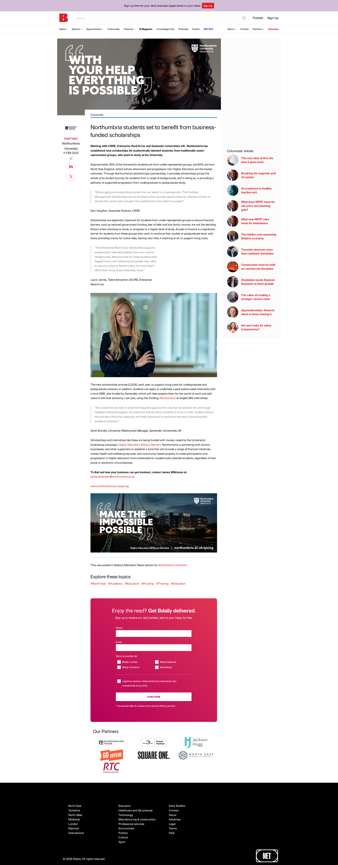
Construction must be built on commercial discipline (258, 266)
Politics (123, 833)
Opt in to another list (126, 656)
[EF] (111, 742)
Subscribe (153, 696)
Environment (126, 828)
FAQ (171, 833)
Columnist (96, 114)
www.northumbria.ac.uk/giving (109, 486)
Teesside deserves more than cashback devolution (257, 251)
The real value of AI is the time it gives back (257, 160)
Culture (123, 837)
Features (128, 28)
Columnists (114, 28)
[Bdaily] (63, 17)
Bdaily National (168, 661)
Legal (172, 824)
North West (75, 815)
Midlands (74, 819)
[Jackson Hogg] (195, 742)
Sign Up (208, 5)
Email (119, 641)
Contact (244, 28)
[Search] (244, 18)
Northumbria (168, 398)
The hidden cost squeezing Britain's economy (258, 236)
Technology (125, 815)
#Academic (115, 583)
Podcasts (183, 28)
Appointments (93, 28)
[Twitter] (71, 176)
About (230, 28)
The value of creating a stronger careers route (255, 297)
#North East (98, 583)
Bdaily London (129, 661)
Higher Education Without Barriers (139, 444)
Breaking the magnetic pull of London (258, 175)
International (76, 833)
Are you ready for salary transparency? (256, 327)
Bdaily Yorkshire (130, 667)
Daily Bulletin (177, 806)
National (73, 828)
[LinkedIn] (71, 166)
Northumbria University (71, 145)
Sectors (76, 28)
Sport (121, 842)
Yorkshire (74, 810)
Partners (257, 28)
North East (74, 806)
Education (124, 806)
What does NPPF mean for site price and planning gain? (258, 205)
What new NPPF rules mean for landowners (255, 221)
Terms (173, 828)
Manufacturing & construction (136, 819)
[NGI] (153, 742)
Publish (258, 18)
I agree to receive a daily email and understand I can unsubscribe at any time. (149, 683)
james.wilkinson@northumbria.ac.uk (112, 476)
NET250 (208, 28)
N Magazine (145, 28)
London (73, 824)
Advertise (273, 28)
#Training (162, 583)
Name (119, 627)
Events (195, 28)
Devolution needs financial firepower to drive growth (257, 282)
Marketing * (166, 667)
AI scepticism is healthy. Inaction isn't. (256, 190)
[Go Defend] (111, 755)
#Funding (147, 583)
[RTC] (111, 767)
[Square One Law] (153, 755)
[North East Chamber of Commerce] (195, 755)
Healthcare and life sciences (135, 810)
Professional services (131, 824)
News (62, 28)
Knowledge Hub (165, 28)
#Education (132, 583)
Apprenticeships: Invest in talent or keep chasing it (257, 312)
